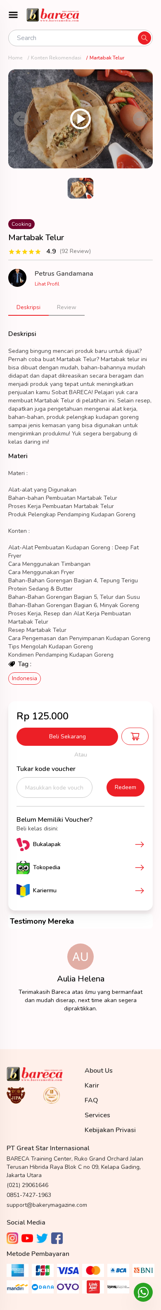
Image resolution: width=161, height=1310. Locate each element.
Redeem (125, 787)
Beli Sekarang (67, 736)
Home (15, 57)
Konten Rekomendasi (56, 57)
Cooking (21, 224)
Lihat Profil (47, 284)
